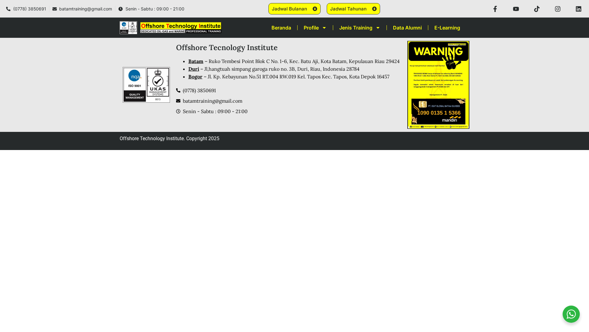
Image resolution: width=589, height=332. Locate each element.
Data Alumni (407, 28)
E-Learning (447, 28)
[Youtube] (516, 9)
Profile (311, 28)
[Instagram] (557, 9)
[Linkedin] (578, 9)
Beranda (281, 28)
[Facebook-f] (495, 9)
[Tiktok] (537, 9)
